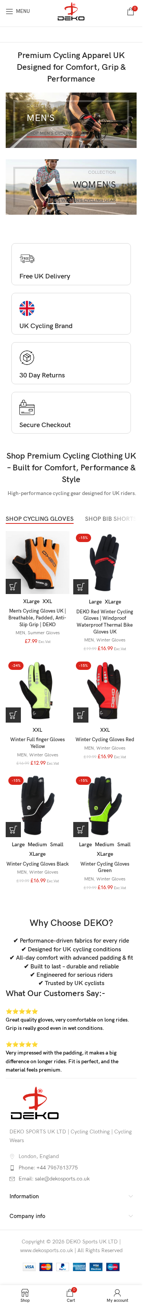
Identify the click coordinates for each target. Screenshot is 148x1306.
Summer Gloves (44, 633)
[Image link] (34, 1103)
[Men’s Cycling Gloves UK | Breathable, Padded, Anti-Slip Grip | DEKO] (37, 562)
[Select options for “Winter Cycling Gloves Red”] (80, 715)
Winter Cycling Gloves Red (105, 740)
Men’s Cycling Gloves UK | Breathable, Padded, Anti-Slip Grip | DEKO (37, 617)
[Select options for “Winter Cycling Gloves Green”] (80, 829)
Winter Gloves (110, 640)
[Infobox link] (71, 266)
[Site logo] (71, 11)
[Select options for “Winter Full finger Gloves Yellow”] (13, 715)
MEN (20, 633)
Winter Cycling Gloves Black (37, 864)
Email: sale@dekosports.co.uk (54, 1179)
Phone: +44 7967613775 (48, 1168)
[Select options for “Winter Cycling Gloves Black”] (13, 829)
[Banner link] (71, 120)
